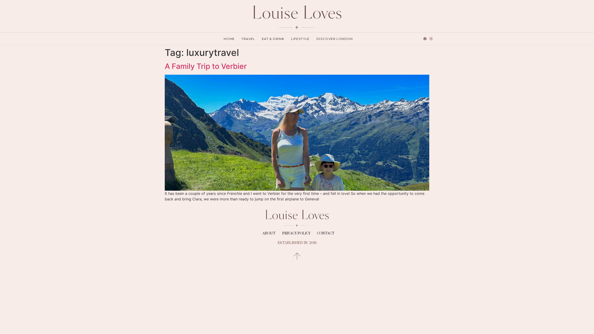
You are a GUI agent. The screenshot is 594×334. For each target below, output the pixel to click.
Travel (248, 39)
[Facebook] (425, 39)
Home (229, 39)
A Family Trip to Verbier (206, 66)
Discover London (334, 39)
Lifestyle (300, 39)
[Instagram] (431, 39)
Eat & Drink (273, 39)
